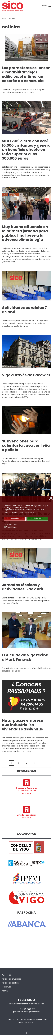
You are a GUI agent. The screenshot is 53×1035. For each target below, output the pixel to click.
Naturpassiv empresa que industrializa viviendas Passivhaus (22, 725)
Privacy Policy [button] (29, 512)
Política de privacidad (11, 979)
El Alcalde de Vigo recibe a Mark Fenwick (25, 657)
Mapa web (6, 987)
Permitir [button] (37, 519)
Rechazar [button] (15, 519)
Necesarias (11, 527)
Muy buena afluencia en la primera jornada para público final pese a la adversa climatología (25, 233)
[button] (46, 6)
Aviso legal (6, 975)
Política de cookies (10, 983)
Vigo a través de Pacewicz (26, 375)
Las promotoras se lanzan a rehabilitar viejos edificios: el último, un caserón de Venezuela (26, 74)
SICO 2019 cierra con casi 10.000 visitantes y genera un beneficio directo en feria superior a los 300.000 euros (26, 150)
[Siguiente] (41, 763)
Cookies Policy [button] (17, 512)
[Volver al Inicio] (12, 6)
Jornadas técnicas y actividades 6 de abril (22, 587)
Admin (5, 991)
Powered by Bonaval (26, 1022)
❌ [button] (51, 498)
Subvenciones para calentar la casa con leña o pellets (26, 445)
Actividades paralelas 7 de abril (24, 310)
